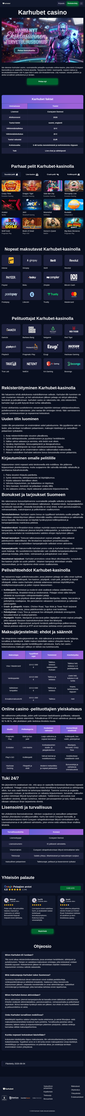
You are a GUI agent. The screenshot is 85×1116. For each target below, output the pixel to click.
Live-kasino (30, 174)
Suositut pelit (9, 174)
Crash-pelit (51, 174)
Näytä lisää (42, 931)
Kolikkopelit (72, 174)
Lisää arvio (70, 888)
